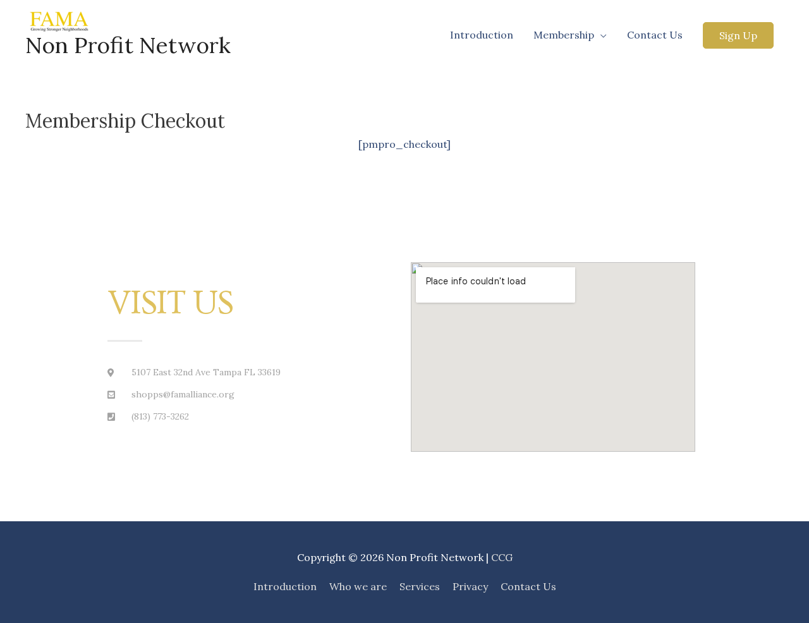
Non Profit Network (128, 45)
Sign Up (738, 35)
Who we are (358, 586)
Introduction (481, 34)
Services (419, 586)
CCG (502, 557)
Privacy (470, 586)
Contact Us (655, 34)
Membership (563, 34)
